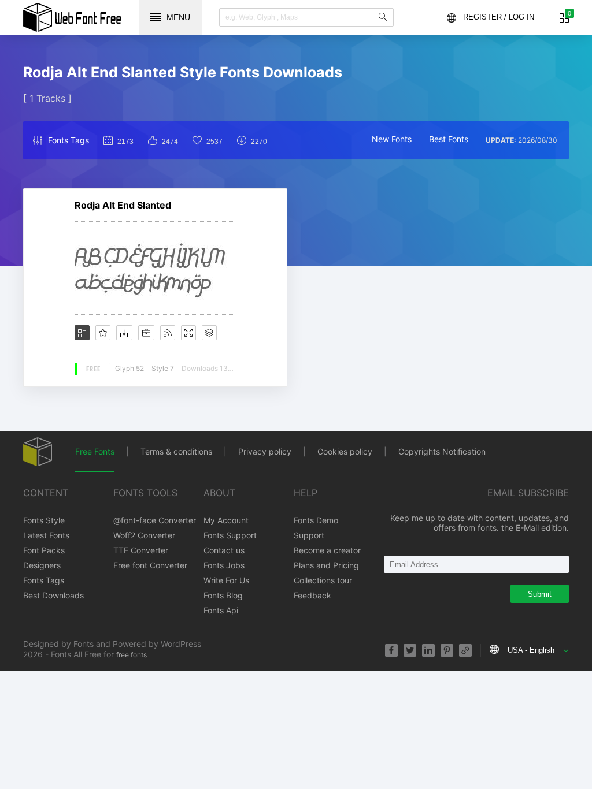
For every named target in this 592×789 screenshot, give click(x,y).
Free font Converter (150, 565)
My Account (226, 520)
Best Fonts (448, 139)
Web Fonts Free (72, 17)
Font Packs (44, 550)
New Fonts (392, 139)
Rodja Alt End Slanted (123, 205)
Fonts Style (44, 520)
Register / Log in (498, 17)
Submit (540, 594)
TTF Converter (140, 550)
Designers (42, 565)
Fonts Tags (68, 140)
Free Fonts (94, 451)
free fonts (131, 654)
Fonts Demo (316, 520)
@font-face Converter (154, 520)
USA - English (531, 650)
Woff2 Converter (144, 535)
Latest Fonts (46, 535)
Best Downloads (53, 595)
